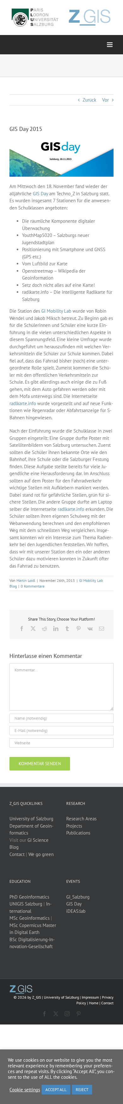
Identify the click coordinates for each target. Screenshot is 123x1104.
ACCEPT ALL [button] (56, 1089)
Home (93, 1003)
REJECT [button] (82, 1089)
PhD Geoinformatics (29, 897)
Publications (78, 833)
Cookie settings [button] (24, 1090)
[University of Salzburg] (21, 987)
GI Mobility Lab (56, 311)
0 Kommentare (32, 586)
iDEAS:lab (75, 911)
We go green (41, 854)
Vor (105, 100)
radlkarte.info (22, 403)
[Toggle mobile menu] (110, 44)
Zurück (89, 100)
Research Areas (81, 819)
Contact (17, 854)
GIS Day (40, 194)
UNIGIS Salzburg (25, 904)
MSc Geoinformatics (29, 918)
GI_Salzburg (78, 897)
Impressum (90, 997)
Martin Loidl (25, 580)
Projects (74, 826)
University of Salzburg (31, 819)
